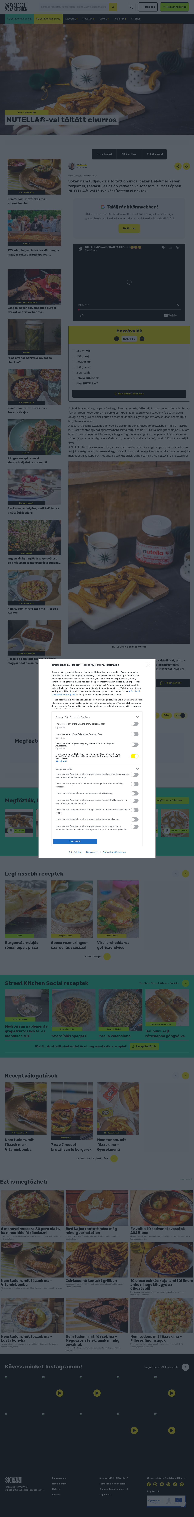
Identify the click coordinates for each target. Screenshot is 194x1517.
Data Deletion (75, 852)
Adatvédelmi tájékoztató (114, 852)
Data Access (92, 852)
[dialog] (97, 758)
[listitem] (97, 717)
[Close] (149, 665)
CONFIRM (75, 841)
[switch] (135, 724)
